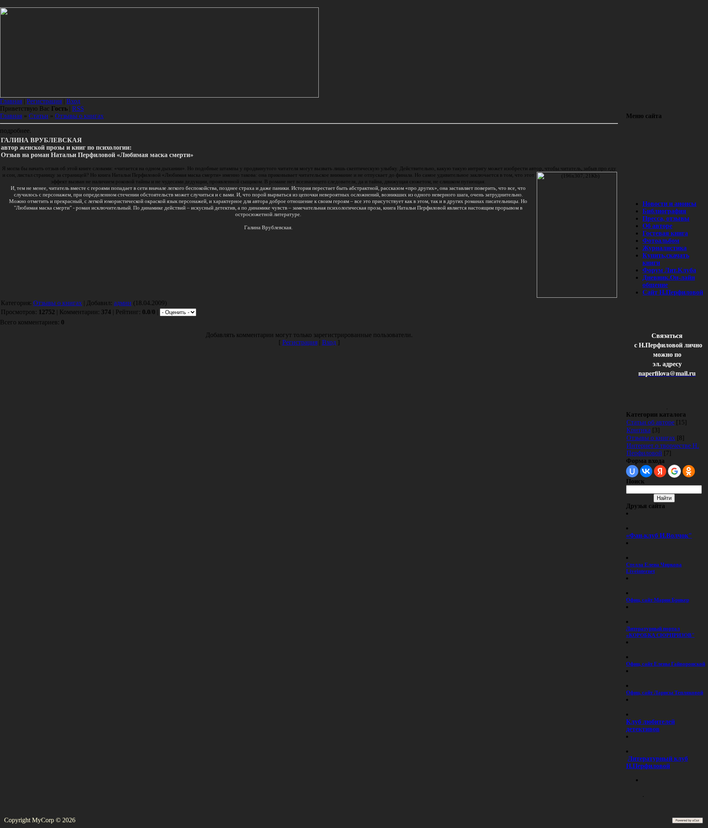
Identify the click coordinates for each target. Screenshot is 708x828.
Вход (73, 101)
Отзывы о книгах (79, 115)
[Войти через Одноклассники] (689, 471)
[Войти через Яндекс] (660, 471)
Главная (11, 101)
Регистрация (44, 101)
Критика (638, 430)
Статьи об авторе (650, 422)
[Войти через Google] (674, 471)
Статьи (38, 115)
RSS (78, 108)
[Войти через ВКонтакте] (646, 471)
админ (123, 302)
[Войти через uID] (632, 471)
